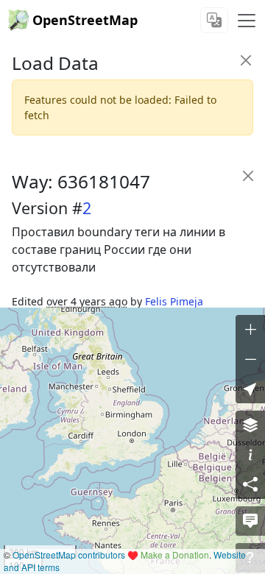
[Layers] (250, 425)
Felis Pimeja (174, 301)
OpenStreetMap (85, 20)
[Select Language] (214, 20)
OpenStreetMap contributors (69, 554)
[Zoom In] (250, 329)
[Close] (245, 60)
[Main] (247, 21)
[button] (250, 388)
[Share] (250, 484)
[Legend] (250, 455)
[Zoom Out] (250, 359)
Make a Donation (175, 554)
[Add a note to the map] (250, 521)
